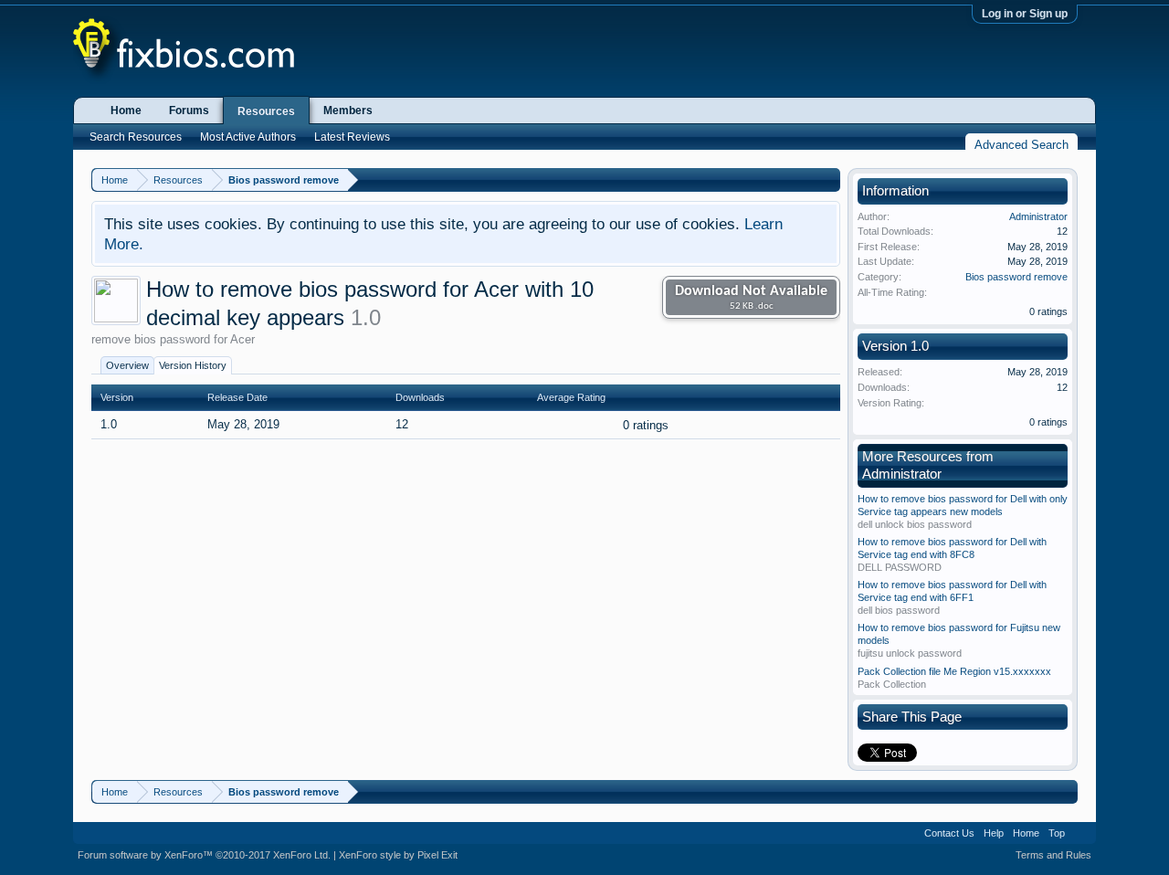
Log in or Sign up (1025, 13)
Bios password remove (1016, 276)
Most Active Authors (248, 137)
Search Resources (136, 137)
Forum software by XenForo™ (204, 854)
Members (348, 110)
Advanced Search (1021, 145)
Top (1056, 833)
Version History (192, 365)
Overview (127, 365)
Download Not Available (751, 297)
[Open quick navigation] (829, 179)
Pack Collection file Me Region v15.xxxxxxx (954, 671)
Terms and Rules (1053, 854)
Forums (189, 110)
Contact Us (949, 833)
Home (126, 110)
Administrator (1038, 216)
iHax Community (584, 826)
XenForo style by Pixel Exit (398, 854)
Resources (266, 111)
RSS (1080, 833)
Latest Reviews (352, 137)
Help (994, 833)
